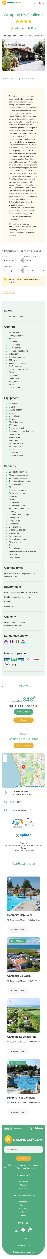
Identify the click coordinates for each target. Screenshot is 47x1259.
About (5, 78)
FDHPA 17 (23, 1181)
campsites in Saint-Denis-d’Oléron (22, 227)
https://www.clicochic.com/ (20, 810)
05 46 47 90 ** (15, 802)
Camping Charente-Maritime (14, 36)
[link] (34, 3)
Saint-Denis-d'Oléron (25, 28)
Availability (15, 78)
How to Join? (23, 1188)
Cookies (23, 1239)
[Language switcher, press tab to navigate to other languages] (39, 3)
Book (23, 720)
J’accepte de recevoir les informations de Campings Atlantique (25, 1166)
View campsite (17, 930)
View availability (25, 1256)
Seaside (23, 1205)
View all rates (23, 712)
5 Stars (23, 1212)
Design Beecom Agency (23, 1252)
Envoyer (23, 1158)
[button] (23, 767)
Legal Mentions (23, 1245)
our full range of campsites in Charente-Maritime (21, 232)
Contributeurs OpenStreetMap (35, 787)
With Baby (23, 1209)
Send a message (23, 745)
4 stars (23, 1216)
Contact (23, 1185)
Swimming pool (23, 1202)
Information (28, 78)
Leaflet (20, 787)
